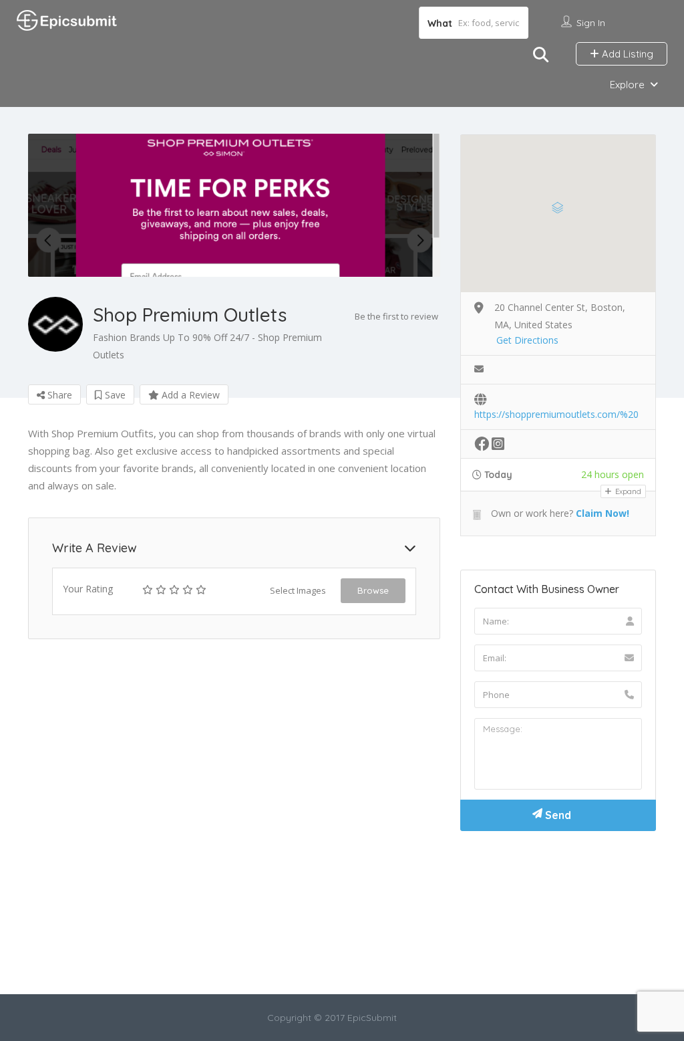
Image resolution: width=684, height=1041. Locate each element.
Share (58, 394)
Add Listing (626, 53)
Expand (627, 491)
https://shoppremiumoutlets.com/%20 (556, 414)
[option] (234, 205)
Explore (627, 84)
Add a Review (189, 394)
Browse (373, 590)
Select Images (298, 590)
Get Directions (527, 340)
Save (114, 394)
